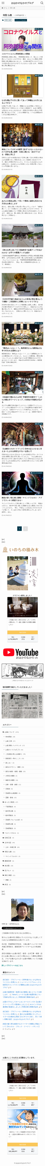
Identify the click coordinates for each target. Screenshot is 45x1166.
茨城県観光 (11, 828)
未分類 (9, 866)
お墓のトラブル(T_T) (14, 749)
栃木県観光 (11, 815)
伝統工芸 (9, 838)
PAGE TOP (41, 1129)
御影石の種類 (12, 780)
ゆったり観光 (11, 802)
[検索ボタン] (42, 3)
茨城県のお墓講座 (13, 793)
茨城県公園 (11, 824)
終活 (8, 884)
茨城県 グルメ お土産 (14, 820)
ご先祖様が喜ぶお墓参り (16, 754)
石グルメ (9, 870)
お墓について (12, 732)
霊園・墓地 (11, 797)
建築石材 (9, 861)
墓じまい (10, 763)
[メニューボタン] (3, 3)
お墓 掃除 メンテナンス (15, 745)
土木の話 (10, 843)
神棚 (8, 880)
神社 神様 (10, 875)
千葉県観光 (11, 806)
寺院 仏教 (10, 852)
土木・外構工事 (13, 847)
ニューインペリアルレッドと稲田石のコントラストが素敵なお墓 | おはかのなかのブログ (22, 984)
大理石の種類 (11, 776)
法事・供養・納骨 (13, 784)
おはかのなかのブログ (22, 3)
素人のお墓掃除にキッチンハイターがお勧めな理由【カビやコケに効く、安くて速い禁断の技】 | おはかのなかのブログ (22, 1016)
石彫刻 (9, 789)
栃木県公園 (11, 811)
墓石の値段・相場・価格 (16, 771)
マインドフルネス (20, 20)
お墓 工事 (10, 741)
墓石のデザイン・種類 (15, 767)
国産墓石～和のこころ (15, 758)
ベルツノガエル (12, 833)
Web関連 (10, 737)
